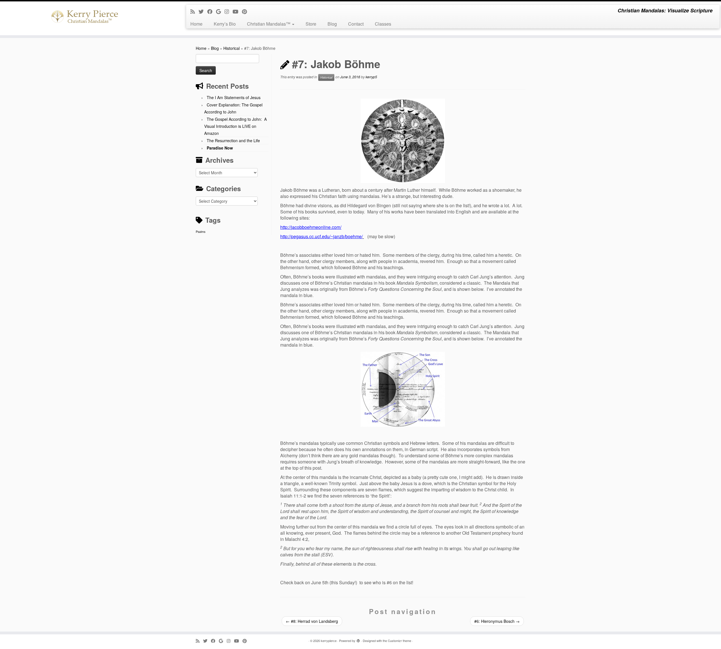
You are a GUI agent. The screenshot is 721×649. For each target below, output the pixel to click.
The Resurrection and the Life (233, 140)
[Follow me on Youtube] (237, 11)
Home (196, 24)
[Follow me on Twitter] (203, 11)
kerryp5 (371, 76)
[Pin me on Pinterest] (246, 11)
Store (311, 24)
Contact (356, 24)
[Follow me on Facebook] (211, 11)
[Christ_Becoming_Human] (402, 141)
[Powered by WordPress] (358, 639)
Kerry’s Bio (225, 24)
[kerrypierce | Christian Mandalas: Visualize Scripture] (83, 18)
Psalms (200, 231)
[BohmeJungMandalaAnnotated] (402, 389)
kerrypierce (329, 640)
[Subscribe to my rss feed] (194, 11)
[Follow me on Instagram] (228, 11)
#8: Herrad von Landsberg (312, 621)
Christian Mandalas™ (269, 24)
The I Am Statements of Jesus (234, 97)
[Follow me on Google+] (220, 11)
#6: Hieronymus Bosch (497, 621)
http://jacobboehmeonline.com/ (310, 227)
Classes (383, 24)
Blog (332, 24)
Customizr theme (399, 640)
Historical (231, 48)
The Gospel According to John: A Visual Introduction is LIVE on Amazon (235, 126)
